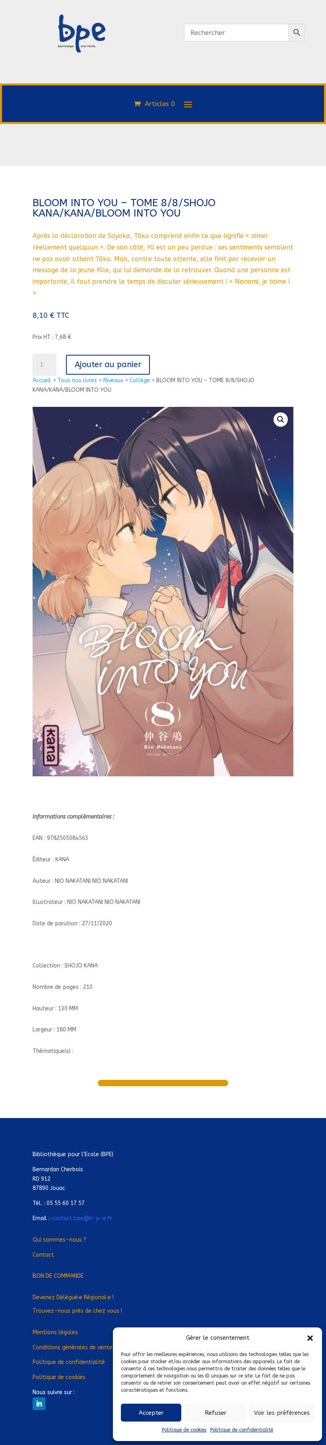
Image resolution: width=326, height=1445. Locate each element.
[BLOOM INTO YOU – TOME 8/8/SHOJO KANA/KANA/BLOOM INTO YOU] (81, 86)
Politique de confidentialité (241, 1430)
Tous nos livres (77, 380)
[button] (310, 1338)
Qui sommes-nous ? (59, 1239)
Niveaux (113, 380)
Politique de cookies (184, 1430)
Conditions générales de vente (73, 1347)
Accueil (42, 380)
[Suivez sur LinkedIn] (39, 1403)
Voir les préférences (282, 1412)
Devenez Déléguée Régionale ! (73, 1297)
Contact (43, 1255)
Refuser (216, 1412)
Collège (140, 380)
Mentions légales (55, 1332)
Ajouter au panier (108, 364)
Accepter (151, 1412)
